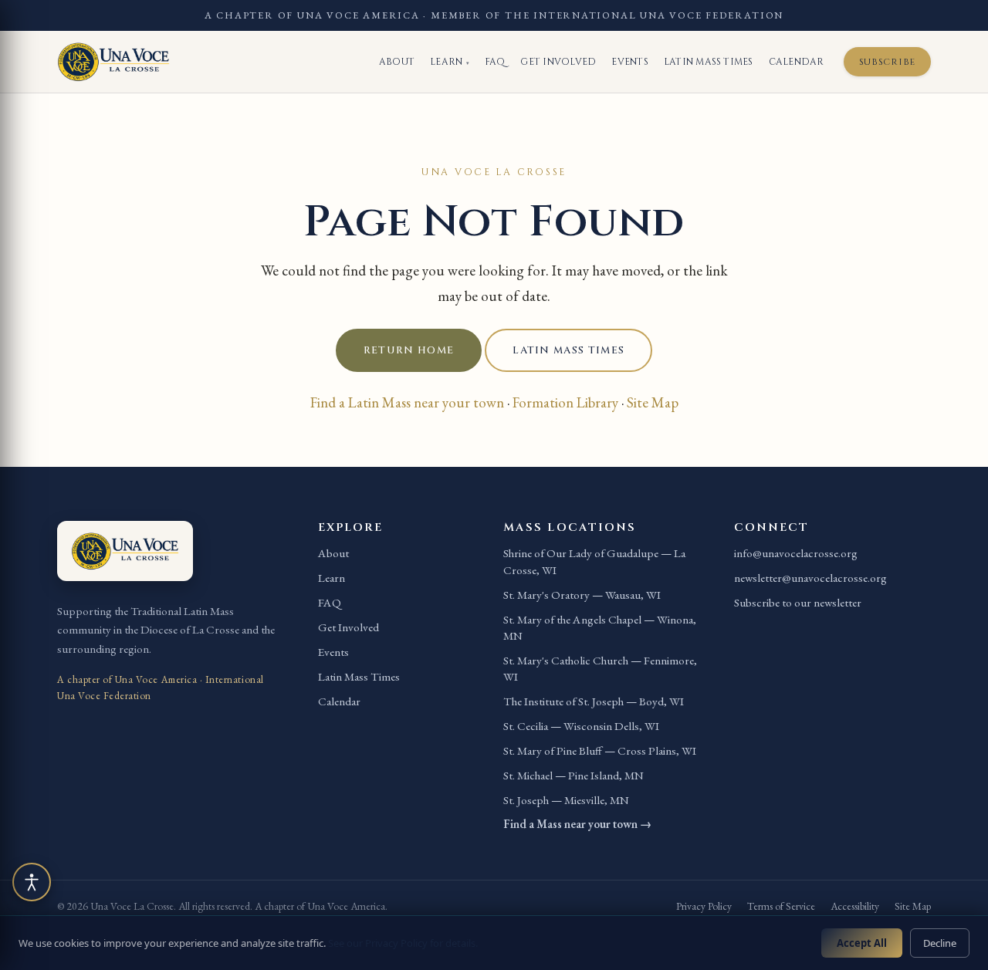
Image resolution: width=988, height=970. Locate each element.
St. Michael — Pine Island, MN (573, 775)
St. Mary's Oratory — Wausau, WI (582, 595)
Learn (449, 62)
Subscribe (887, 62)
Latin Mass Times (708, 62)
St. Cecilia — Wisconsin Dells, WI (581, 726)
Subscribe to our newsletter (797, 602)
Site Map (652, 402)
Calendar (796, 62)
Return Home (409, 350)
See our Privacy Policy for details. (403, 943)
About (396, 62)
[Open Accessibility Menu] (31, 882)
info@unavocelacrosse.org (796, 553)
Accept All (862, 943)
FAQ (495, 62)
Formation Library (565, 402)
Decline (939, 943)
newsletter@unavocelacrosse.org (810, 578)
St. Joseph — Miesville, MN (566, 800)
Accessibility (855, 906)
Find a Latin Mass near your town (407, 402)
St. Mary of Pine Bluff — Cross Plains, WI (599, 751)
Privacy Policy (704, 906)
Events (629, 62)
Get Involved (558, 62)
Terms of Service (781, 906)
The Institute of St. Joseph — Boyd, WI (593, 701)
